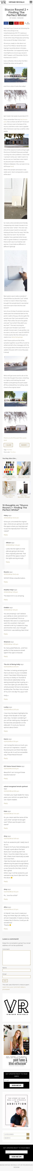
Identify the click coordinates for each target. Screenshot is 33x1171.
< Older (8, 445)
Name (4, 968)
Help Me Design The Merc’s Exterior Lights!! (9, 477)
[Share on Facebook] (6, 23)
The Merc (9, 449)
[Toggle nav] (31, 2)
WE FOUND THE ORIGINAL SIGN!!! (24, 477)
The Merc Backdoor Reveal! (24, 496)
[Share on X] (11, 23)
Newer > (24, 445)
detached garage (17, 337)
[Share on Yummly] (21, 23)
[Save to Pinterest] (16, 23)
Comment (6, 949)
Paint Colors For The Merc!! (9, 496)
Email (4, 974)
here (11, 166)
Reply (6, 535)
